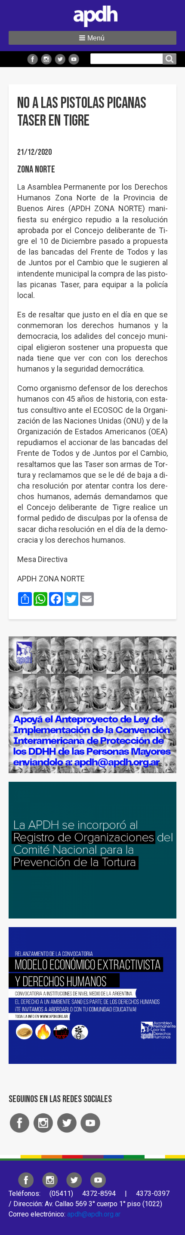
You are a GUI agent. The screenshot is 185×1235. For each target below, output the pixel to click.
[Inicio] (92, 14)
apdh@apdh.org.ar (93, 1214)
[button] (92, 38)
